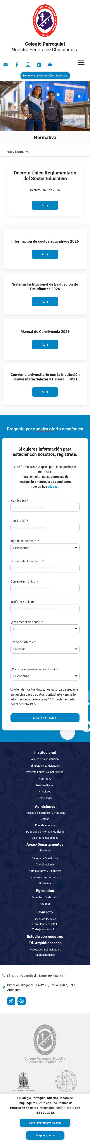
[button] (81, 62)
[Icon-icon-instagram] (28, 64)
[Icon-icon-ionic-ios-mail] (5, 64)
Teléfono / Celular (22, 602)
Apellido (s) (18, 520)
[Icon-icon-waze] (21, 1001)
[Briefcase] (50, 64)
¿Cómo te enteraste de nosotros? (33, 669)
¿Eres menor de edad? (25, 622)
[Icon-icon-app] (39, 64)
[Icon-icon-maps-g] (11, 1001)
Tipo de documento (23, 541)
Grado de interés (21, 642)
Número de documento (26, 561)
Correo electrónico (23, 581)
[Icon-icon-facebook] (17, 64)
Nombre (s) (18, 500)
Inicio (9, 151)
